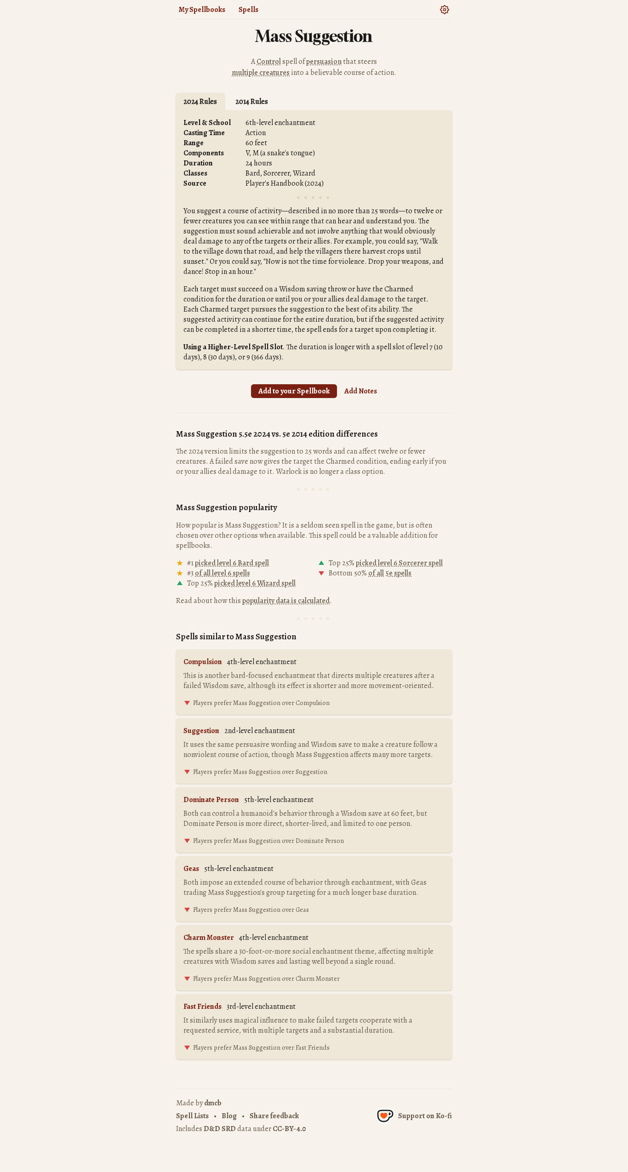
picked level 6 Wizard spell (255, 583)
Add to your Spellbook (294, 391)
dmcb (213, 1103)
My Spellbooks (202, 10)
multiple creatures (261, 73)
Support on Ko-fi (425, 1116)
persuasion (324, 62)
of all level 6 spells (222, 573)
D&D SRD (220, 1129)
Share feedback (274, 1116)
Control (269, 62)
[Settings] (444, 9)
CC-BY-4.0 (289, 1129)
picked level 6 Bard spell (232, 563)
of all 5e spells (389, 573)
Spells (248, 10)
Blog (229, 1116)
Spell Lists (192, 1116)
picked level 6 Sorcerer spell (399, 563)
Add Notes (360, 391)
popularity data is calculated (286, 601)
